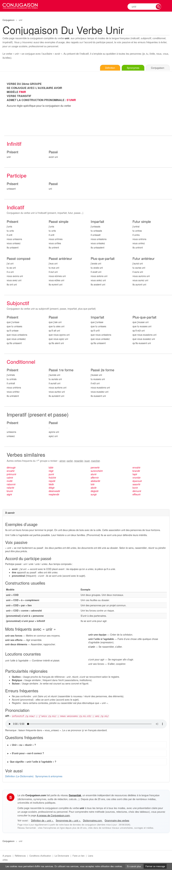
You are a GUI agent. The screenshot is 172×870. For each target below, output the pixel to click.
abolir (94, 487)
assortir (136, 484)
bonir (135, 487)
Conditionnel (21, 361)
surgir (94, 494)
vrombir (137, 477)
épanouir (137, 481)
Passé (53, 152)
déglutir (95, 491)
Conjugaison (8, 20)
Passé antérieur (60, 258)
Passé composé (18, 258)
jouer (87, 460)
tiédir (51, 484)
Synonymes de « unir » (68, 820)
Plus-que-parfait (103, 258)
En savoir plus (134, 866)
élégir (52, 487)
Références (20, 855)
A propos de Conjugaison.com (53, 815)
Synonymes (133, 67)
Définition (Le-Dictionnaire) (19, 776)
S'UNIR (71, 100)
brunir (10, 491)
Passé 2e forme (102, 370)
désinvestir (54, 491)
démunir (137, 491)
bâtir (51, 467)
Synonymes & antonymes (48, 776)
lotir (93, 484)
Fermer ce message (155, 866)
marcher (95, 460)
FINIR (22, 92)
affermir (95, 477)
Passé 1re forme (61, 370)
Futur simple (142, 221)
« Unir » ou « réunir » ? (23, 744)
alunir (94, 474)
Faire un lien (78, 855)
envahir (11, 470)
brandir (136, 470)
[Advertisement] (130, 105)
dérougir (11, 467)
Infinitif (14, 143)
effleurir (137, 494)
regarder (78, 460)
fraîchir (52, 477)
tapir (135, 474)
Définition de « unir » (42, 820)
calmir (10, 477)
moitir (10, 481)
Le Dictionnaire (62, 855)
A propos (7, 855)
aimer (62, 460)
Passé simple (58, 221)
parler (70, 460)
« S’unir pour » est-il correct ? (27, 753)
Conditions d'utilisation (40, 855)
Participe (17, 175)
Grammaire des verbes (117, 820)
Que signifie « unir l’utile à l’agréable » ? (33, 761)
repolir (52, 481)
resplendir (54, 494)
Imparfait (97, 221)
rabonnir (11, 484)
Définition (110, 67)
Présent (12, 152)
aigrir (9, 494)
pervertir (95, 467)
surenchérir (97, 470)
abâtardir (95, 481)
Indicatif (15, 207)
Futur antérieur (144, 258)
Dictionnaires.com (93, 820)
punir (51, 474)
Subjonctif (18, 303)
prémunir (11, 474)
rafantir (10, 487)
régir (51, 470)
